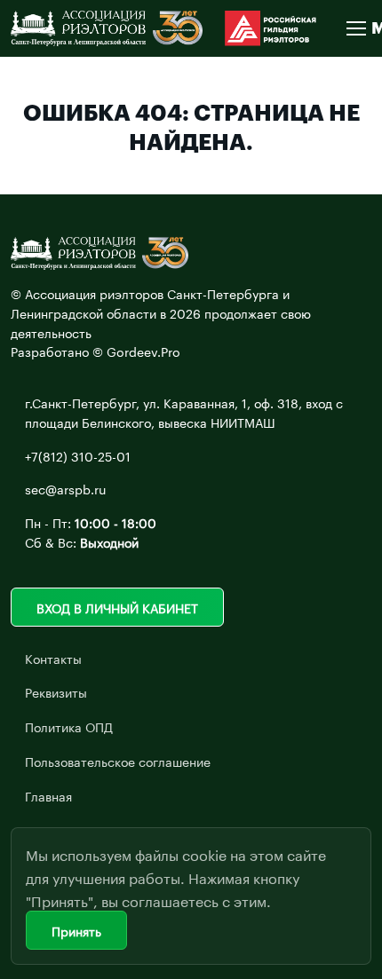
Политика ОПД (69, 726)
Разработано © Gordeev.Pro (95, 350)
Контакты (53, 657)
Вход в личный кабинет (117, 607)
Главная (48, 795)
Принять (76, 930)
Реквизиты (56, 691)
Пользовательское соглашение (118, 760)
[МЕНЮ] (355, 28)
